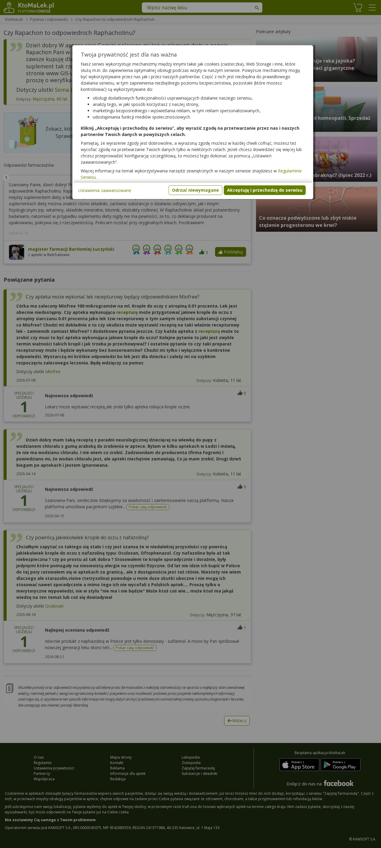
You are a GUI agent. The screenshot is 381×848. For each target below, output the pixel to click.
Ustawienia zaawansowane (104, 190)
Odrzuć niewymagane (195, 190)
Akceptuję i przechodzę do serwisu (264, 190)
